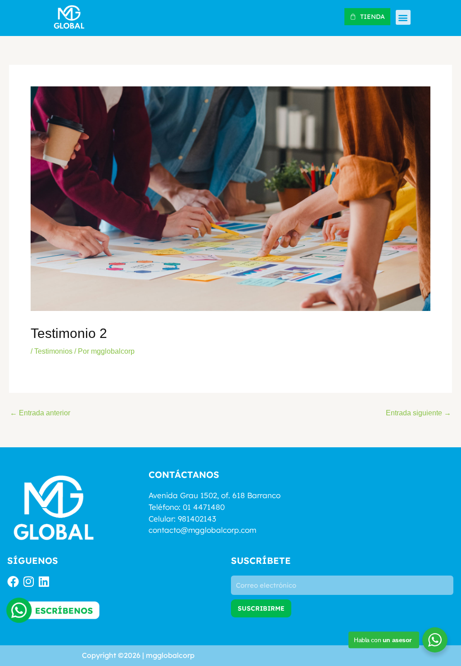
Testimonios (53, 351)
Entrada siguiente (418, 413)
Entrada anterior (40, 413)
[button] (403, 17)
